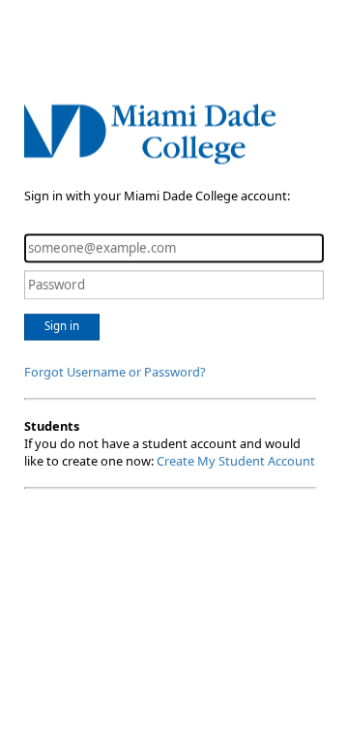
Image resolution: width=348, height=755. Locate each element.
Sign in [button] (61, 325)
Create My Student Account (236, 460)
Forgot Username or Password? (115, 371)
